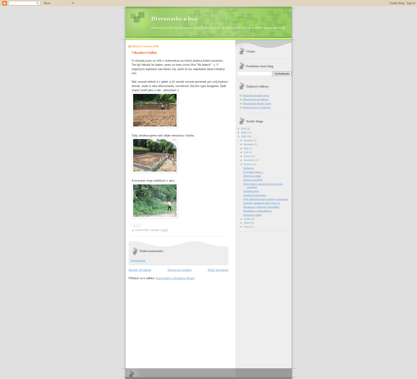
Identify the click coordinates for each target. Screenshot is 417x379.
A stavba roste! (251, 191)
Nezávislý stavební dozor (256, 95)
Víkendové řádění (252, 215)
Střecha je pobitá (252, 176)
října (246, 148)
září (246, 152)
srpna (247, 156)
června (248, 164)
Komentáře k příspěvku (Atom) (175, 278)
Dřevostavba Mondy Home (257, 103)
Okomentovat (138, 260)
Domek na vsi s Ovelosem (257, 107)
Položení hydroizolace (254, 195)
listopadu (249, 144)
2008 (244, 136)
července (249, 160)
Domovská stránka (179, 270)
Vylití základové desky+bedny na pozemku (265, 199)
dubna (247, 222)
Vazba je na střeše (253, 180)
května (248, 219)
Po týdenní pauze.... (253, 172)
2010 (244, 128)
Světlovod (248, 168)
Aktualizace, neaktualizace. (257, 211)
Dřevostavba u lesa (174, 19)
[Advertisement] (254, 296)
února (247, 226)
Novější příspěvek (140, 270)
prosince (249, 140)
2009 (244, 132)
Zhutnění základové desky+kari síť (261, 203)
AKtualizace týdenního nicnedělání (261, 207)
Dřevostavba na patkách (256, 99)
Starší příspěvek (218, 270)
